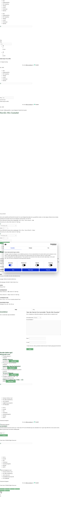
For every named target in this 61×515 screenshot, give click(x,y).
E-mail (28, 342)
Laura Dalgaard (14, 110)
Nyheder (4, 10)
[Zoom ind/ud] (2, 489)
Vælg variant (13, 361)
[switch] (23, 265)
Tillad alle (48, 269)
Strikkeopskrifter (6, 2)
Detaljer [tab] (30, 247)
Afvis (13, 269)
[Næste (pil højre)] (7, 490)
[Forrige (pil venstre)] (2, 490)
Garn (4, 0)
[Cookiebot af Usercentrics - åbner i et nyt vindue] (51, 244)
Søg (1, 40)
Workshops (5, 9)
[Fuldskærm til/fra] (7, 489)
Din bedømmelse (29, 317)
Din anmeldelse (29, 319)
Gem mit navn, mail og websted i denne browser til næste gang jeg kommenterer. (44, 345)
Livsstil (4, 7)
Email (1, 433)
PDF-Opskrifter (6, 4)
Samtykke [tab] (13, 247)
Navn (27, 338)
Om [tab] (48, 247)
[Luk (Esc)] (17, 489)
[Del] (12, 489)
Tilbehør (4, 5)
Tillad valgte (30, 269)
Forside (1, 110)
